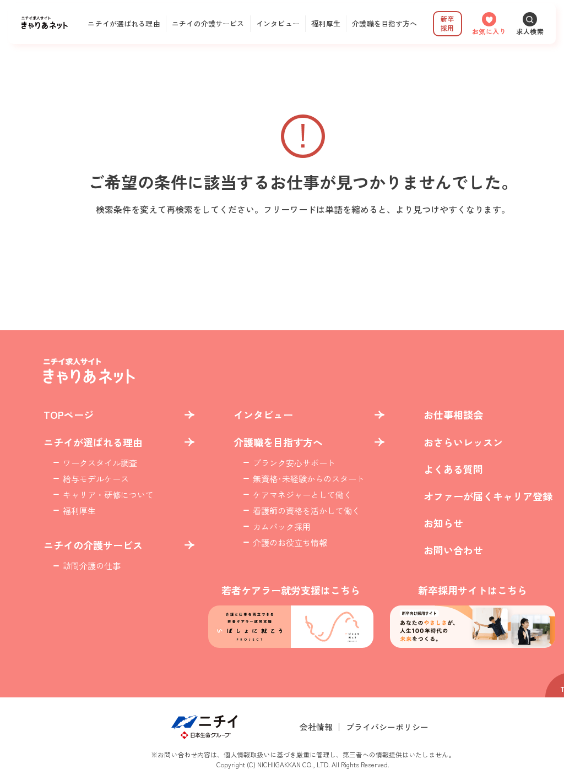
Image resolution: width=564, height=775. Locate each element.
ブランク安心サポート (294, 462)
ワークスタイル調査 (100, 462)
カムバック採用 (282, 526)
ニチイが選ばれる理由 (124, 23)
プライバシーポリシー (387, 727)
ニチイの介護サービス (208, 23)
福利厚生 (325, 23)
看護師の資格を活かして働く (306, 510)
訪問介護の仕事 (92, 565)
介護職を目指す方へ (384, 23)
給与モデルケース (96, 478)
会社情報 (316, 727)
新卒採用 (447, 23)
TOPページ (69, 415)
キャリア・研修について (108, 494)
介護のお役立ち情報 (290, 542)
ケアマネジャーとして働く (302, 494)
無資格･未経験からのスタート (309, 478)
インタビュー (278, 23)
